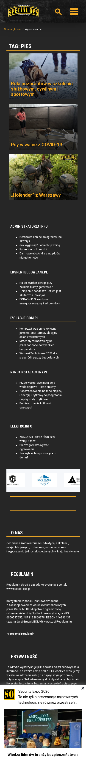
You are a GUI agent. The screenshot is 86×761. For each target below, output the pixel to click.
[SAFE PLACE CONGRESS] (37, 480)
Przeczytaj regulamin (20, 633)
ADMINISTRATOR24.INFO (29, 226)
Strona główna (12, 29)
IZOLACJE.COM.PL (24, 318)
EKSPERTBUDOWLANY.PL (29, 272)
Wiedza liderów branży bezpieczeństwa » (43, 755)
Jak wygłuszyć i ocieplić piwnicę (39, 245)
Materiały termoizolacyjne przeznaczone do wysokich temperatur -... (36, 345)
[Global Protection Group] (69, 480)
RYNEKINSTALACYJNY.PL (29, 372)
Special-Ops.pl (23, 11)
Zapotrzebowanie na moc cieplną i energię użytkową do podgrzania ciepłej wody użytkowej (40, 395)
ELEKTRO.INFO (21, 426)
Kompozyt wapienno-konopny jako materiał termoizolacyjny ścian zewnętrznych (38, 333)
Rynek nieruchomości (33, 249)
